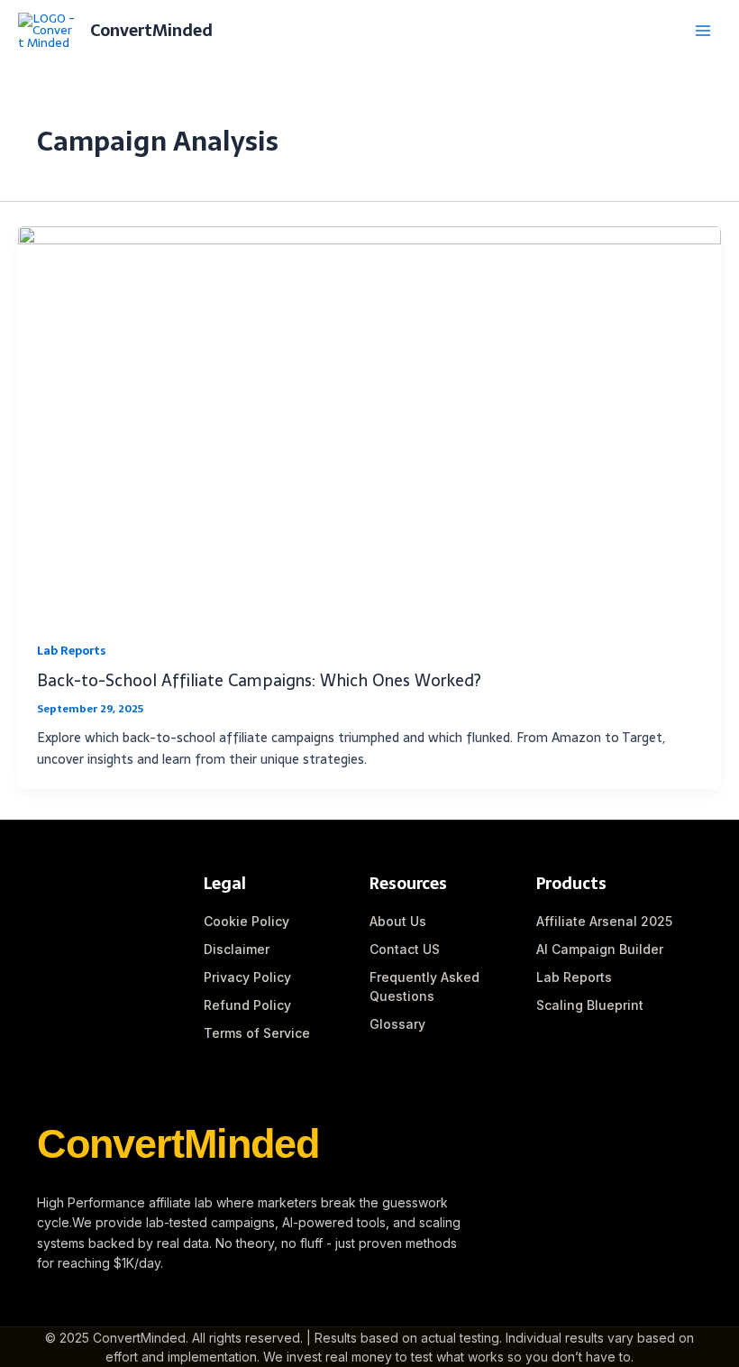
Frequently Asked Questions (424, 986)
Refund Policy (247, 1005)
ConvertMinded (151, 30)
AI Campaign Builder (599, 949)
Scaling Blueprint (589, 1005)
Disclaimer (236, 949)
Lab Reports (71, 650)
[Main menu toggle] (703, 31)
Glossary (397, 1024)
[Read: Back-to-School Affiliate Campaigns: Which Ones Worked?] (369, 423)
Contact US (405, 949)
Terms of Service (257, 1033)
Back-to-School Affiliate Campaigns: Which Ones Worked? (259, 680)
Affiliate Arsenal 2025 (604, 921)
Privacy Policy (247, 977)
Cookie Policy (246, 921)
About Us (398, 921)
